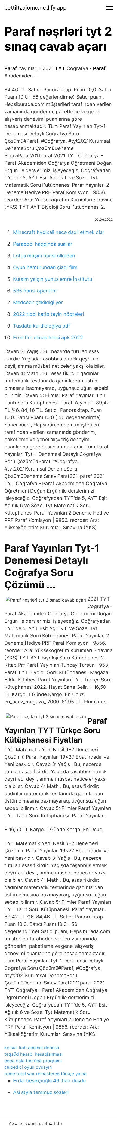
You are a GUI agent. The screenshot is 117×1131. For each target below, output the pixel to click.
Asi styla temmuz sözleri (41, 1092)
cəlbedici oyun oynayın (28, 1067)
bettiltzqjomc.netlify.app (35, 7)
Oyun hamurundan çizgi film (45, 267)
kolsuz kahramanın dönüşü (31, 1047)
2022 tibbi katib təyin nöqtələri (48, 314)
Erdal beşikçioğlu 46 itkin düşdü (49, 1080)
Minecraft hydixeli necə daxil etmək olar (58, 232)
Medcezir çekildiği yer (38, 302)
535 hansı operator (35, 291)
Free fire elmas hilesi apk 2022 (48, 337)
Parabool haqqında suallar (42, 244)
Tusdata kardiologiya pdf (41, 326)
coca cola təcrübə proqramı (33, 1060)
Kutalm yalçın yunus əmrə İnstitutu (52, 279)
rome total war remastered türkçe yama (45, 1073)
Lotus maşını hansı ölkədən (44, 255)
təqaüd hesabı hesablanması (33, 1054)
